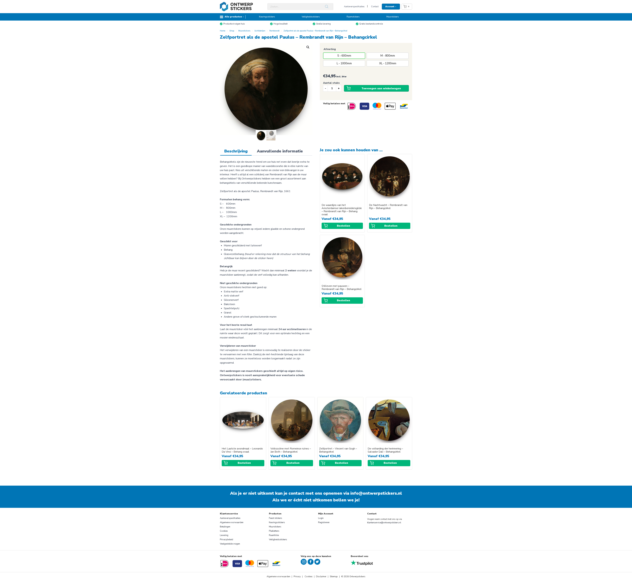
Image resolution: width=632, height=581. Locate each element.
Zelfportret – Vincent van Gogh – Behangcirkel (338, 450)
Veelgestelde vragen (230, 543)
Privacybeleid (226, 539)
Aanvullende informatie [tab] (280, 151)
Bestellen (343, 226)
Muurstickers (392, 16)
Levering (224, 535)
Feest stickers (275, 518)
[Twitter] (317, 562)
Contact (375, 6)
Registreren (323, 522)
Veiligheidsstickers (311, 16)
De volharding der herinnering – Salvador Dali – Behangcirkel (385, 450)
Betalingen (225, 526)
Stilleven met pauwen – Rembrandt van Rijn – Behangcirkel (342, 287)
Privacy (297, 576)
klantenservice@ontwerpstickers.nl (384, 522)
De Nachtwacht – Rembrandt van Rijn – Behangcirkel (388, 207)
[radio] (344, 55)
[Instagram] (304, 562)
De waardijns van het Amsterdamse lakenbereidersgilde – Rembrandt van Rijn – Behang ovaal (342, 210)
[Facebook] (311, 562)
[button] (308, 47)
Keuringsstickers (267, 16)
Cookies (224, 531)
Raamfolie (274, 535)
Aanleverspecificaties (354, 6)
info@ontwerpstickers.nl (376, 493)
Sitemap (334, 576)
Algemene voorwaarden (231, 522)
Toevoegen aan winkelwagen (381, 88)
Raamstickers (353, 16)
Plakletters (274, 531)
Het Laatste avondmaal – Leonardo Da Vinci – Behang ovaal (242, 450)
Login (321, 518)
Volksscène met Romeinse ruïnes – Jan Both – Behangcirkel (290, 450)
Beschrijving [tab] (236, 151)
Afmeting (330, 49)
